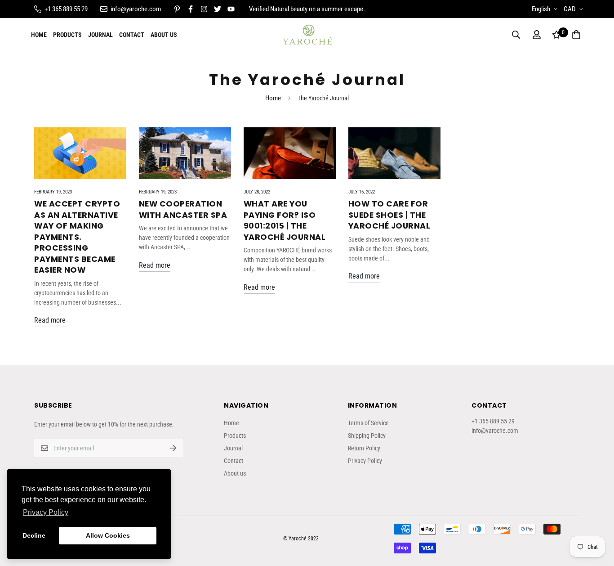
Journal (100, 34)
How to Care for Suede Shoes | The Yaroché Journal (389, 214)
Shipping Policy (367, 435)
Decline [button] (33, 535)
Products (67, 34)
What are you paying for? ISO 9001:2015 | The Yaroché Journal (285, 220)
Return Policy (364, 448)
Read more (50, 320)
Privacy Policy (365, 460)
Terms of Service (368, 423)
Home (39, 34)
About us (164, 34)
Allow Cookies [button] (108, 535)
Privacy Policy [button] (45, 512)
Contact (131, 34)
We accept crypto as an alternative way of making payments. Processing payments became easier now (77, 236)
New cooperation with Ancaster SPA (183, 209)
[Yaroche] (307, 35)
